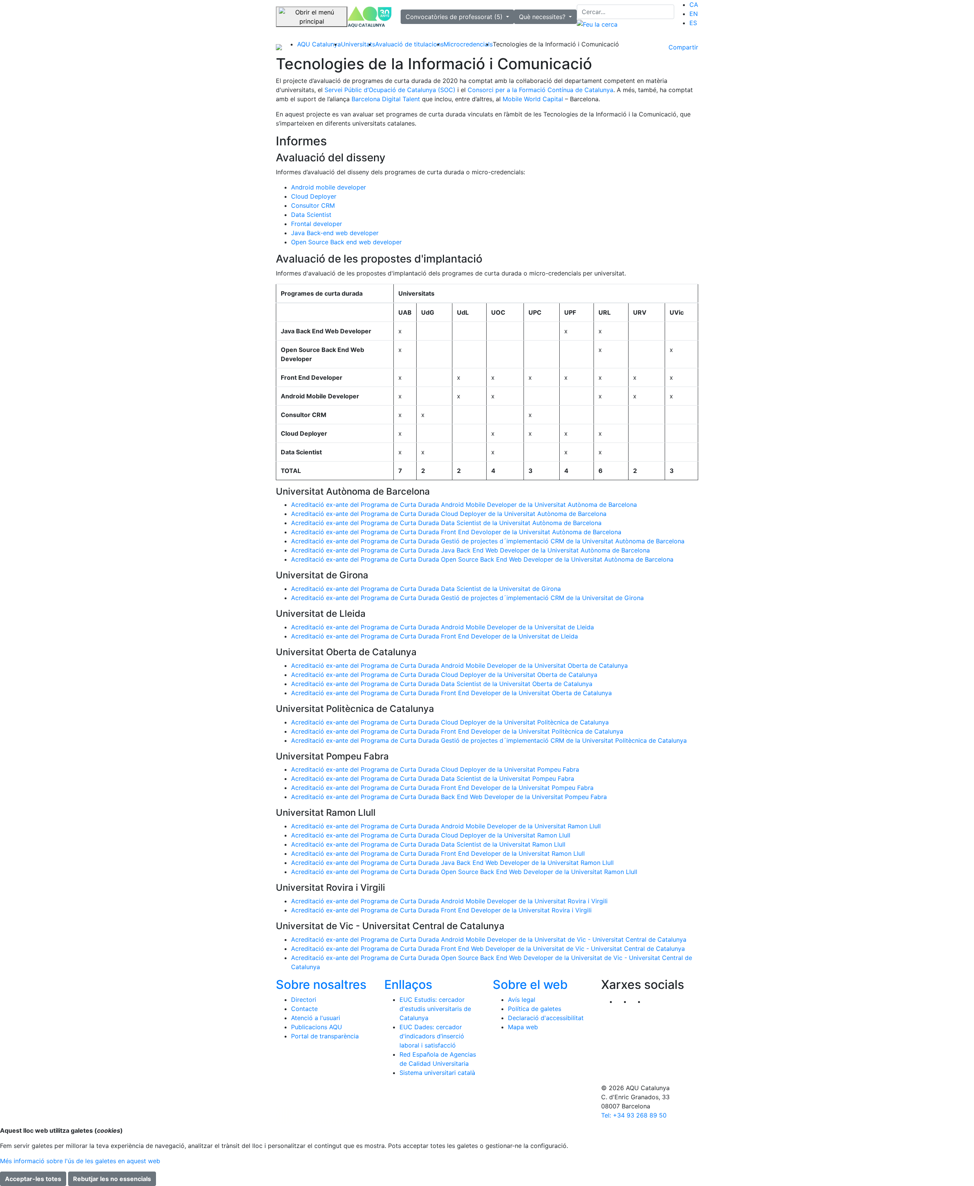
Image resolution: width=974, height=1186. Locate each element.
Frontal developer (316, 224)
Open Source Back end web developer (346, 242)
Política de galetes (534, 1008)
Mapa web (523, 1027)
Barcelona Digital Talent (386, 99)
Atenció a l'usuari (315, 1018)
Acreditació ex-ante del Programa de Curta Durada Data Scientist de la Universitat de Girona (426, 588)
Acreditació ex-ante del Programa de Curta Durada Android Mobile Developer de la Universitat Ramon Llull (446, 826)
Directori (303, 999)
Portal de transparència (325, 1036)
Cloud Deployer (313, 196)
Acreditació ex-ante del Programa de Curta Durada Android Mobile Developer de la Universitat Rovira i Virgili (449, 901)
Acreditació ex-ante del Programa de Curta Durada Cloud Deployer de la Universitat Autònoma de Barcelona (448, 513)
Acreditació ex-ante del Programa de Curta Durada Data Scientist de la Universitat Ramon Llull (428, 844)
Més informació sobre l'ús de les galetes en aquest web (80, 1161)
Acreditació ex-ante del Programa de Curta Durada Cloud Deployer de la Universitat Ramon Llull (430, 835)
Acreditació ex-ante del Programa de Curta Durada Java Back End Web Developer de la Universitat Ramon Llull (452, 862)
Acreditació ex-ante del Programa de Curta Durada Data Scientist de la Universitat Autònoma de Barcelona (446, 523)
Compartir (683, 47)
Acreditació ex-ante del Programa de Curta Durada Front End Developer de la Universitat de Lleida (434, 636)
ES (693, 23)
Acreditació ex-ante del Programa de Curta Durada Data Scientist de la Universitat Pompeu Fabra (432, 778)
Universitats (358, 44)
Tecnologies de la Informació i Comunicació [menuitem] (556, 44)
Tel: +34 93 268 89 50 (634, 1115)
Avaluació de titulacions (409, 44)
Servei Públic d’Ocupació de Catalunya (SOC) (390, 90)
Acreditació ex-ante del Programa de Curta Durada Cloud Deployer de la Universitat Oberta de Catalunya (444, 674)
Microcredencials (468, 44)
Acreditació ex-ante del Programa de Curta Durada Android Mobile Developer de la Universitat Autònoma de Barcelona (464, 504)
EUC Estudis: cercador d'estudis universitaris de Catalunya (435, 1009)
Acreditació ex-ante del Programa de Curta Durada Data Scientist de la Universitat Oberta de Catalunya (441, 684)
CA (693, 4)
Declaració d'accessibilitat (546, 1018)
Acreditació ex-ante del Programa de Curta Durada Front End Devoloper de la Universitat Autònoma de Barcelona (456, 532)
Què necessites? (543, 17)
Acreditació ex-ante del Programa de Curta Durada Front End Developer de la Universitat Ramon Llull (438, 853)
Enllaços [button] (408, 984)
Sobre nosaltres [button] (321, 984)
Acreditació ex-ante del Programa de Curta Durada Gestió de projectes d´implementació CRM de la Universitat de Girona (467, 598)
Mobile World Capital (533, 99)
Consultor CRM (313, 205)
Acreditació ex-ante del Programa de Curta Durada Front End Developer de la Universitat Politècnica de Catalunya (457, 731)
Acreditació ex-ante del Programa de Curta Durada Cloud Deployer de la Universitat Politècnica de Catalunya (450, 722)
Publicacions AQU (316, 1027)
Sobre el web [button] (530, 984)
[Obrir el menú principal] (311, 16)
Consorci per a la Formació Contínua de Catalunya (540, 90)
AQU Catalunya (319, 44)
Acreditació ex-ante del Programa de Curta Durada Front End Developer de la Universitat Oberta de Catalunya (451, 693)
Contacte (304, 1008)
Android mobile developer (328, 187)
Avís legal (521, 999)
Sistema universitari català (437, 1072)
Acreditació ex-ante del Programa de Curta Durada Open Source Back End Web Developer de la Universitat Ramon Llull (464, 872)
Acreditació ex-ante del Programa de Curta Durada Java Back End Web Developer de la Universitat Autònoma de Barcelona (470, 550)
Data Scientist (311, 214)
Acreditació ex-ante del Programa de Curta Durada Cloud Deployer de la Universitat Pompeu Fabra (435, 769)
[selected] (369, 16)
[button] (652, 1001)
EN (693, 14)
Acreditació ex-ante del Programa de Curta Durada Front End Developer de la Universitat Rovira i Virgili (441, 910)
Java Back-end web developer (335, 233)
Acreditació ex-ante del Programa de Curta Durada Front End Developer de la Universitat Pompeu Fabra (442, 787)
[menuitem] (693, 4)
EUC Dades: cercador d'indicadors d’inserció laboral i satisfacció (431, 1036)
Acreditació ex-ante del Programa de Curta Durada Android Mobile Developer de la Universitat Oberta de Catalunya (459, 665)
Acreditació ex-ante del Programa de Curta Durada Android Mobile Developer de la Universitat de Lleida (442, 627)
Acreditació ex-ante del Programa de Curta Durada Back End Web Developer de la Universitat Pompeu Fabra (449, 797)
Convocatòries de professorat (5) (455, 17)
